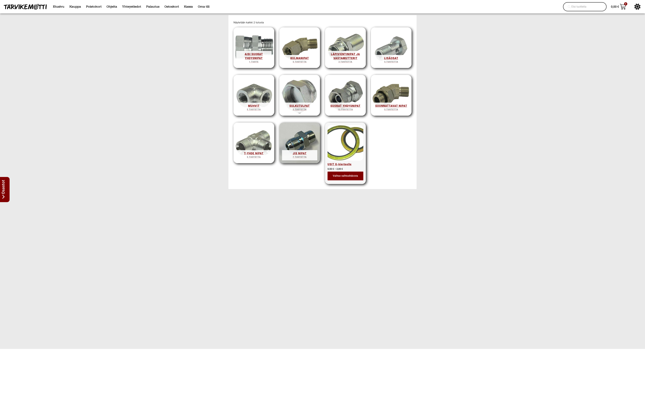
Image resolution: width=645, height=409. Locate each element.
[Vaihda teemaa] (637, 6)
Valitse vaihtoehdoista (345, 175)
